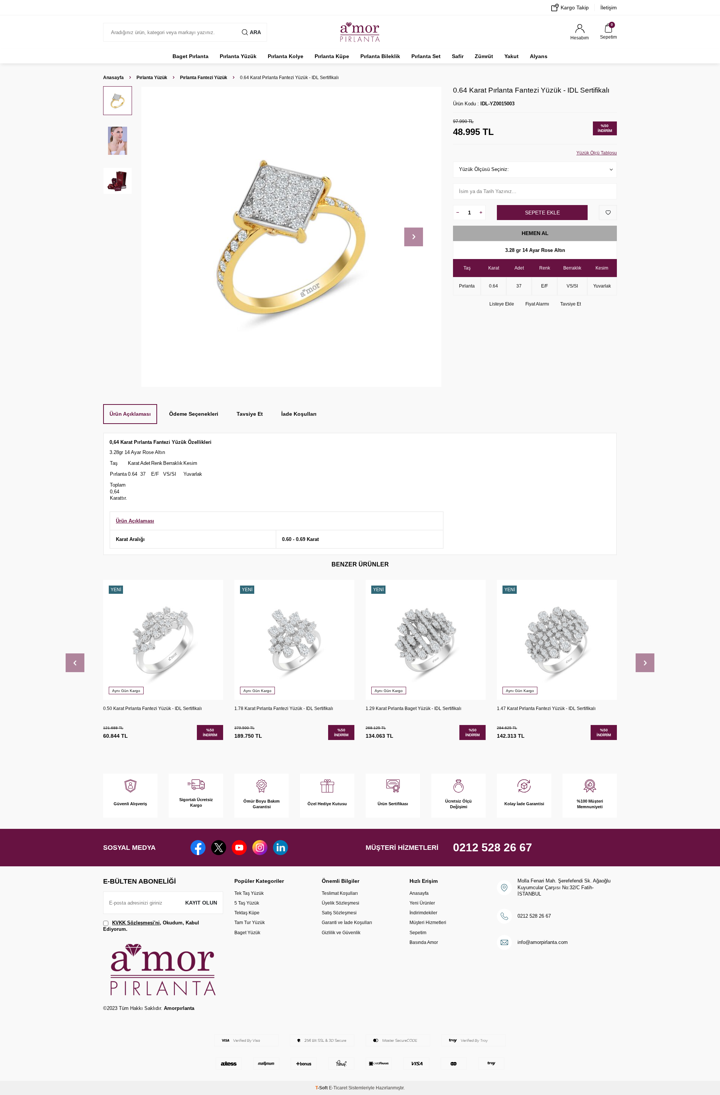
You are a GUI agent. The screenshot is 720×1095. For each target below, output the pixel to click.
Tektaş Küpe (247, 912)
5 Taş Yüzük (246, 903)
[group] (291, 236)
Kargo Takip (575, 7)
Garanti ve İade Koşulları (347, 922)
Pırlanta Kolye (285, 56)
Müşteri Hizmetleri (428, 922)
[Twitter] (218, 847)
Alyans (539, 56)
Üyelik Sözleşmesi (340, 903)
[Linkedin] (280, 847)
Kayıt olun (201, 903)
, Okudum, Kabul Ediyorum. (151, 926)
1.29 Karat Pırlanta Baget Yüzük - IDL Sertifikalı (413, 708)
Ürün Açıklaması (130, 414)
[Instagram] (259, 847)
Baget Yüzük (247, 932)
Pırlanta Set (426, 56)
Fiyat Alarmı (537, 304)
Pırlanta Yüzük (238, 56)
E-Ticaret (338, 1088)
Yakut (511, 56)
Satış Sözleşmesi (339, 912)
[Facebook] (198, 847)
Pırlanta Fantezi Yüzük (203, 77)
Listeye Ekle (501, 304)
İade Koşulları (298, 414)
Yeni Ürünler (422, 903)
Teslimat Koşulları (340, 893)
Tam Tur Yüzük (249, 922)
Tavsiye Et (570, 304)
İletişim (608, 7)
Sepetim (418, 932)
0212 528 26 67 (492, 847)
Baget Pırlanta (190, 56)
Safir (458, 56)
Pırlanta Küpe (332, 56)
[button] (413, 237)
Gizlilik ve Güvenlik (341, 932)
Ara (255, 32)
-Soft (322, 1088)
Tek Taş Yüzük (249, 893)
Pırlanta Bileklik (380, 56)
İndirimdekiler (423, 912)
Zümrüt (484, 56)
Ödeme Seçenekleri (193, 414)
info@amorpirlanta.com (543, 942)
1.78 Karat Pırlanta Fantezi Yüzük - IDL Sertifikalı (283, 708)
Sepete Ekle (542, 213)
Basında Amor (424, 942)
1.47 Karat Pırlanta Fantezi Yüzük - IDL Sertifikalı (546, 708)
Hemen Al (535, 233)
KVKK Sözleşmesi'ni (136, 923)
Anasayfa (113, 77)
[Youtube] (239, 847)
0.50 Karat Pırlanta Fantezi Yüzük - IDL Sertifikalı (152, 708)
